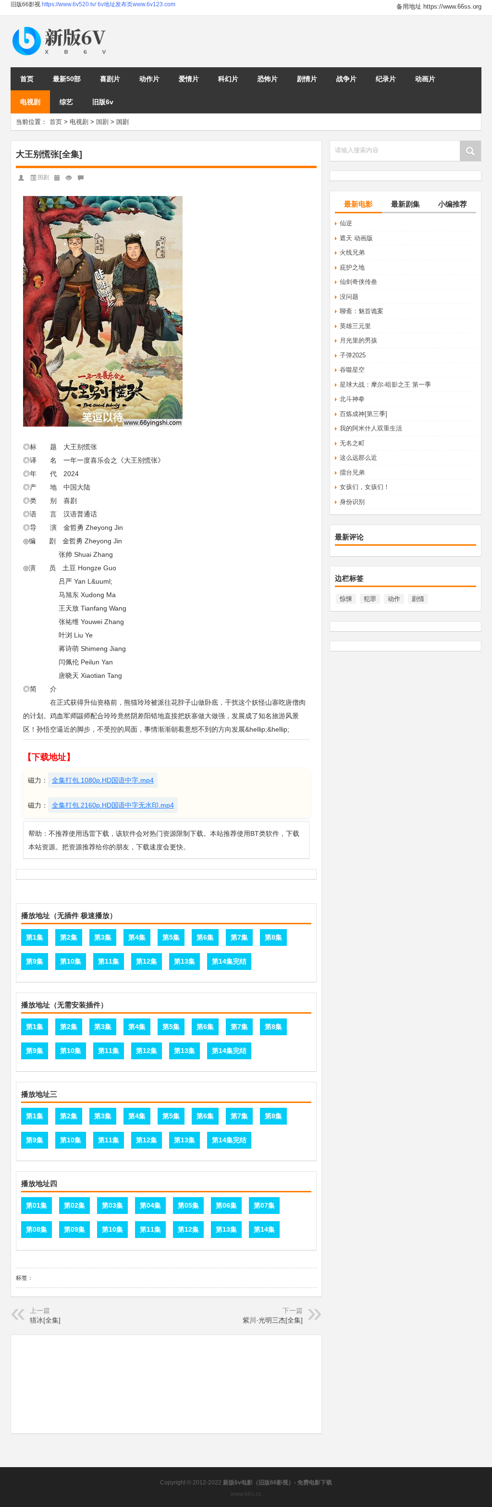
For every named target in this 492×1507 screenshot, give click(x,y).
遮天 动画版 (356, 238)
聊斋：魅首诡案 (361, 311)
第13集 (184, 961)
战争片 (346, 79)
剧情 (418, 598)
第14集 (264, 1229)
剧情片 (307, 79)
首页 (27, 79)
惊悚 (346, 598)
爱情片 (189, 79)
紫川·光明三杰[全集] (273, 1320)
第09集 (74, 1229)
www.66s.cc (246, 1494)
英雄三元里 (355, 326)
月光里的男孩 (358, 340)
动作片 (149, 79)
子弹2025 (353, 355)
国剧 (102, 121)
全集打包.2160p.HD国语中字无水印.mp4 (113, 805)
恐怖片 (268, 79)
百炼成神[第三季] (363, 413)
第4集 (137, 937)
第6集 (205, 937)
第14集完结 (229, 961)
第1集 (34, 937)
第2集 (68, 937)
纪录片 (386, 79)
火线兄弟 (352, 252)
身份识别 (352, 501)
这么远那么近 (358, 457)
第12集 (146, 961)
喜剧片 (110, 79)
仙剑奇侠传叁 (358, 281)
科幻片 (228, 79)
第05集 (188, 1205)
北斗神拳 (352, 399)
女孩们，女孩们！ (365, 486)
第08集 (36, 1229)
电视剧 (30, 102)
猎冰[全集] (45, 1320)
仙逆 (346, 223)
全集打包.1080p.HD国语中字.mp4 (103, 780)
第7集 (239, 937)
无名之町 (352, 443)
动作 (394, 598)
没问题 (349, 296)
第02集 (74, 1205)
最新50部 (67, 79)
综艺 (66, 102)
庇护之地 (352, 267)
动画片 (425, 79)
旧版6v (102, 102)
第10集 (70, 961)
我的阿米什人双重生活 (371, 428)
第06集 (226, 1205)
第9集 (34, 961)
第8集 (273, 937)
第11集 (108, 961)
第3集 (102, 937)
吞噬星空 (352, 369)
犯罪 (370, 598)
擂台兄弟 (352, 472)
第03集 (112, 1205)
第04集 (150, 1205)
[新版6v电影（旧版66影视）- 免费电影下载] (61, 27)
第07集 (264, 1205)
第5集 (171, 937)
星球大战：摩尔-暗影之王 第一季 (385, 384)
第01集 (36, 1205)
